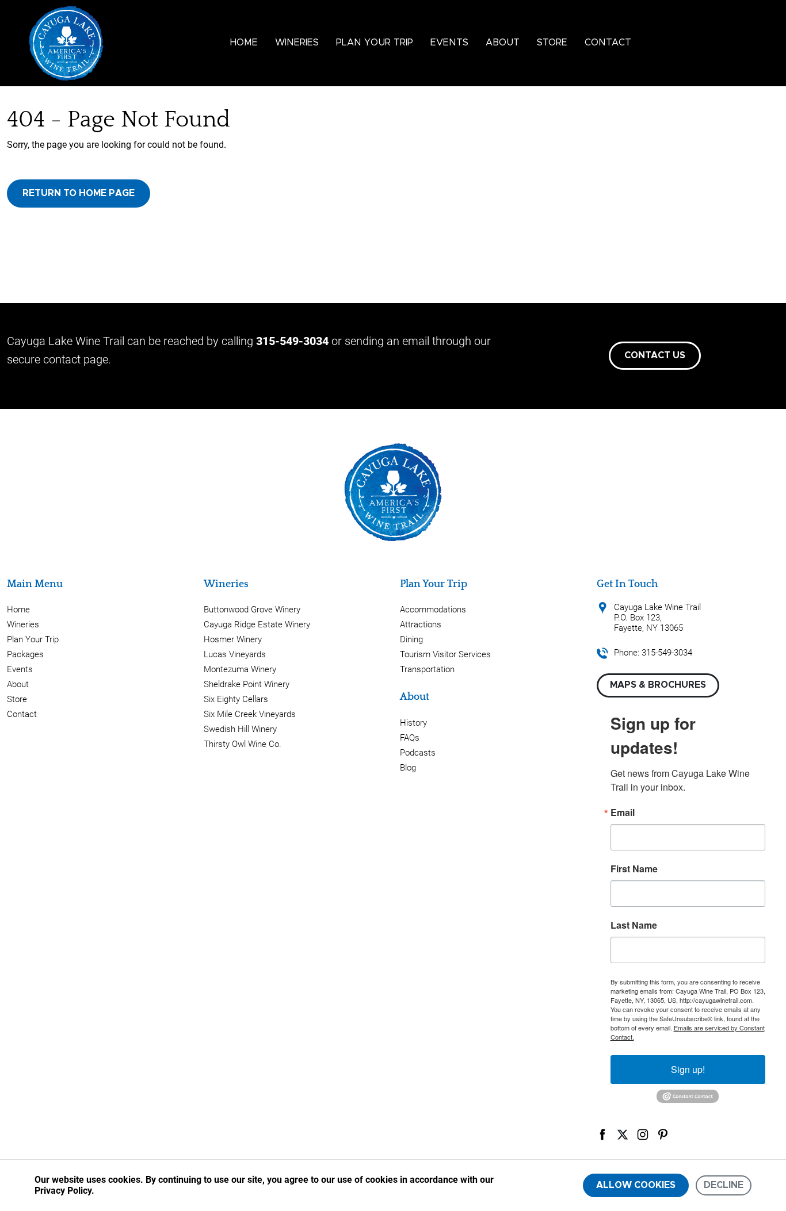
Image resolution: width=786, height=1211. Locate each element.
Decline (723, 1185)
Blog (408, 767)
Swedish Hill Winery (240, 729)
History (413, 723)
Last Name (634, 925)
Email (623, 812)
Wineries (297, 42)
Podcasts (418, 753)
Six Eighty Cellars (236, 699)
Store (552, 42)
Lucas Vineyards (235, 654)
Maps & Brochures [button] (658, 684)
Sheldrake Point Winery (246, 684)
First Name (634, 868)
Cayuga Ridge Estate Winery (257, 624)
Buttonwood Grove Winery (252, 609)
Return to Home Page (78, 193)
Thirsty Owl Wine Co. (242, 744)
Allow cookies (636, 1185)
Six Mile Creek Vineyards (250, 714)
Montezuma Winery (240, 669)
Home (244, 42)
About (503, 42)
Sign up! (688, 1069)
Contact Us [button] (654, 355)
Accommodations (433, 609)
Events (449, 42)
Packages (25, 654)
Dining (411, 639)
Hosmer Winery (233, 639)
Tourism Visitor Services (445, 654)
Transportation (427, 669)
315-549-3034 (292, 341)
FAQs (409, 738)
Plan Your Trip (374, 42)
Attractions (420, 624)
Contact (608, 42)
